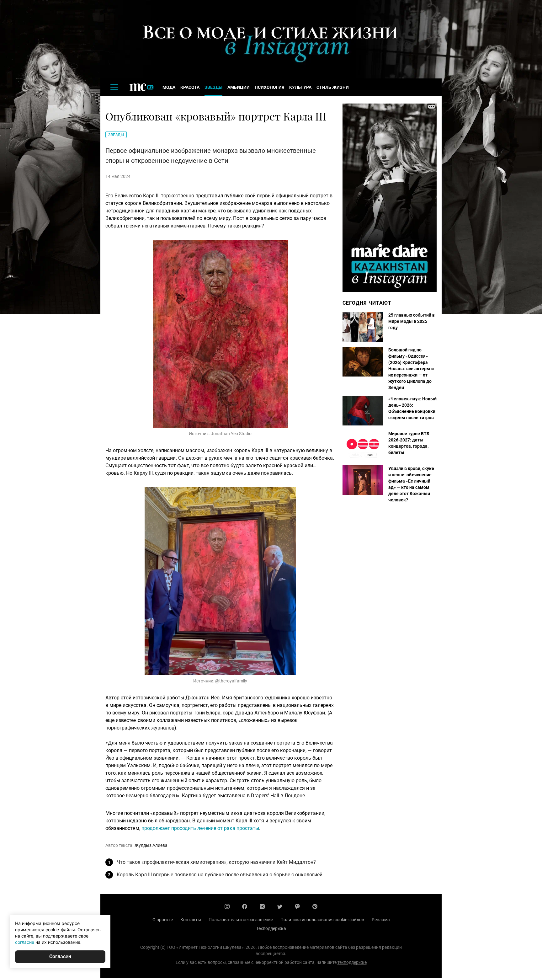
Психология (269, 87)
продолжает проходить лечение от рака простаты (200, 828)
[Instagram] (227, 906)
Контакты (190, 919)
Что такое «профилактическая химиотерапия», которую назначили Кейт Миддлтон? (216, 862)
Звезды (213, 87)
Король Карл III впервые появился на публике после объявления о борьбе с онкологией (219, 875)
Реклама (381, 919)
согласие (24, 942)
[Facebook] (244, 906)
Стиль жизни (332, 87)
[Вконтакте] (262, 906)
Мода (168, 87)
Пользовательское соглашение (241, 919)
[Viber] (297, 906)
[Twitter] (279, 906)
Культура (300, 87)
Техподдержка (271, 928)
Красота (189, 87)
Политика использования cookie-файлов (322, 919)
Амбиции (238, 87)
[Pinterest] (314, 906)
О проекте (162, 919)
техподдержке (352, 962)
